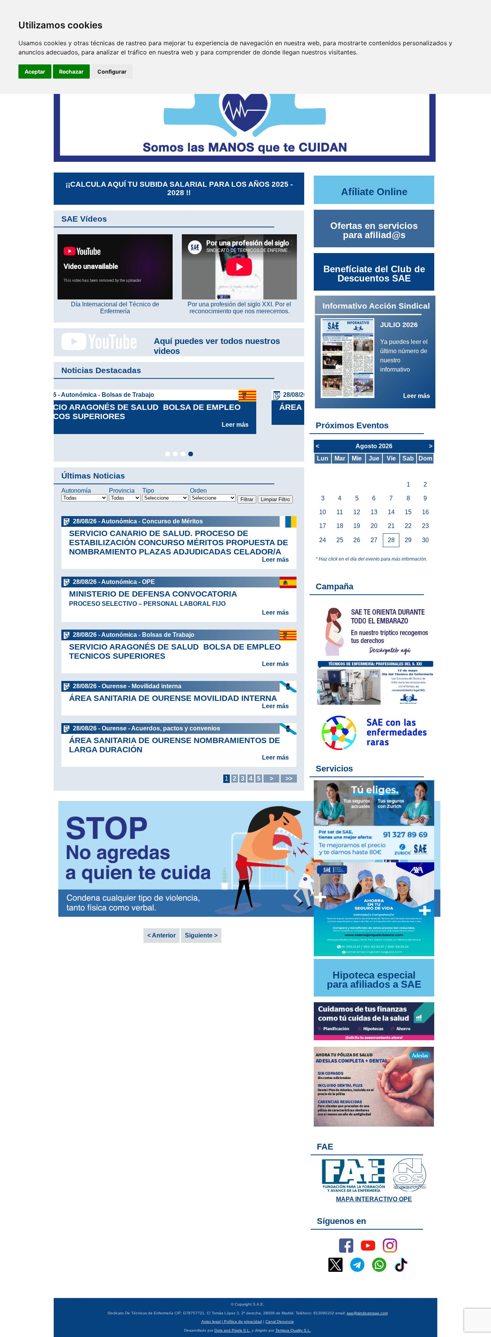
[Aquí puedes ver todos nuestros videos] (95, 348)
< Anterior (161, 935)
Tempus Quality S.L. (293, 1330)
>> (288, 778)
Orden (198, 490)
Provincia (122, 490)
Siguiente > (201, 935)
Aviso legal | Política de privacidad (231, 1321)
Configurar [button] (112, 71)
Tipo (148, 490)
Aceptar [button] (35, 71)
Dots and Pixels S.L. (232, 1330)
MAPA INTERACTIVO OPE (374, 1199)
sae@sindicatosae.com (367, 1313)
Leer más (275, 415)
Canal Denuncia (279, 1321)
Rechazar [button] (71, 71)
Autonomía (76, 490)
